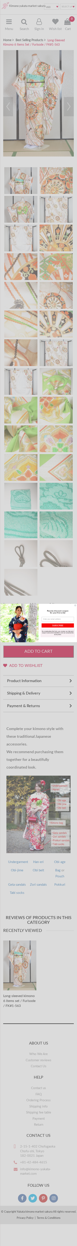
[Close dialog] (75, 605)
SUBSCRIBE (57, 625)
